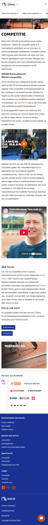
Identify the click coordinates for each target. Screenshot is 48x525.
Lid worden (5, 440)
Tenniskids (5, 475)
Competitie (7, 333)
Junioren (4, 479)
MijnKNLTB (22, 103)
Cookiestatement (8, 511)
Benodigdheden (7, 444)
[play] (24, 142)
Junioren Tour (6, 482)
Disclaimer (5, 516)
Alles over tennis (9, 13)
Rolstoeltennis (8, 327)
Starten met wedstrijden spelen (13, 447)
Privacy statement (8, 506)
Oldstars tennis (7, 429)
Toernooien (5, 461)
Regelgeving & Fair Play (10, 465)
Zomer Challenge (7, 422)
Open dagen (6, 426)
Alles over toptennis (31, 13)
